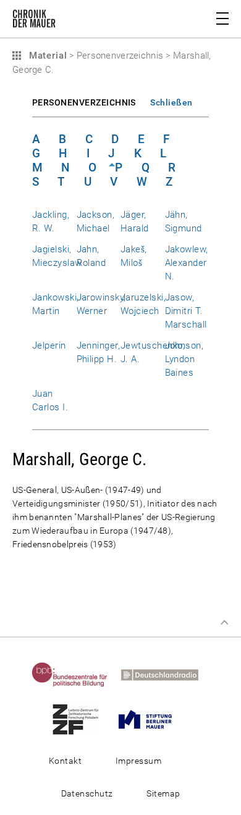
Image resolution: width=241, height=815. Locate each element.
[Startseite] (34, 21)
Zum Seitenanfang (224, 622)
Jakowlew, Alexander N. (186, 263)
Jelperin (49, 345)
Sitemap (163, 793)
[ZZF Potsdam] (81, 719)
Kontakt (65, 761)
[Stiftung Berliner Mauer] (150, 719)
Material (46, 55)
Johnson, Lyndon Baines (184, 359)
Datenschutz (87, 793)
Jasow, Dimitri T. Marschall (186, 311)
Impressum (138, 761)
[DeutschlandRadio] (165, 674)
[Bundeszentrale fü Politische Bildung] (75, 674)
